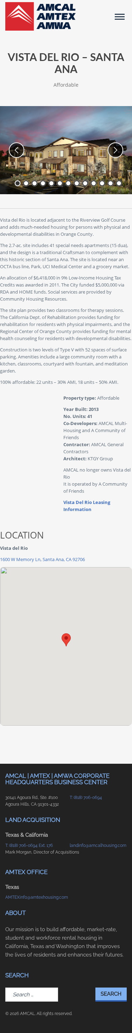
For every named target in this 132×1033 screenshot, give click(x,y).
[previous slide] (16, 150)
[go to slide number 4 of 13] (43, 183)
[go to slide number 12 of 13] (110, 183)
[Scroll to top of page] (118, 1016)
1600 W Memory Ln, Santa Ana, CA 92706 (42, 559)
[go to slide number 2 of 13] (26, 183)
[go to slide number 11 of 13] (102, 183)
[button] (66, 640)
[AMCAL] (40, 16)
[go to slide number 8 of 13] (77, 183)
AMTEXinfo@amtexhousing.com (34, 897)
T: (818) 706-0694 (86, 797)
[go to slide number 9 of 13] (85, 183)
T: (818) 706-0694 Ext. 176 (29, 845)
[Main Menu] (120, 17)
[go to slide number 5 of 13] (51, 183)
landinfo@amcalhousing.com (98, 845)
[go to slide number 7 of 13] (68, 183)
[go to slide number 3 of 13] (34, 183)
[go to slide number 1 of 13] (17, 183)
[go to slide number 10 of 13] (93, 183)
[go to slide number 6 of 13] (60, 183)
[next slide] (115, 150)
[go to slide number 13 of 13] (119, 183)
